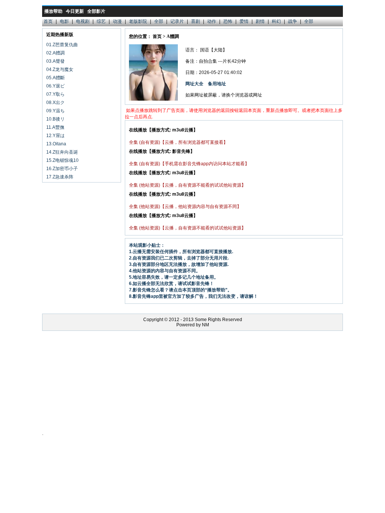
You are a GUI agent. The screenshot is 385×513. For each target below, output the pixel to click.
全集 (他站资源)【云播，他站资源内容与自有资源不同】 (185, 206)
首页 (48, 21)
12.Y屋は (55, 135)
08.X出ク (55, 102)
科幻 (276, 21)
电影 (64, 21)
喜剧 (195, 21)
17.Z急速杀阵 (59, 177)
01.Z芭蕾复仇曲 (62, 44)
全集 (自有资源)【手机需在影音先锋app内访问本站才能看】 (189, 163)
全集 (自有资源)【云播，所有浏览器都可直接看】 (178, 142)
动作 (211, 21)
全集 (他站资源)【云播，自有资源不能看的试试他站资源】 (187, 185)
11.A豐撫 (55, 127)
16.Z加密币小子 (62, 168)
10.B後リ (55, 119)
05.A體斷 (55, 77)
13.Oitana (56, 143)
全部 (158, 21)
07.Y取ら (55, 94)
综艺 (101, 21)
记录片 (177, 21)
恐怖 (227, 21)
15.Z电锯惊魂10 (62, 160)
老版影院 (138, 21)
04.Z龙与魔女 (59, 69)
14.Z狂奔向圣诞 (62, 152)
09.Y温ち (55, 110)
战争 (292, 21)
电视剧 (82, 21)
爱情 (244, 21)
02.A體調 (55, 53)
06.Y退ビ (55, 86)
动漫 (117, 21)
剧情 (260, 21)
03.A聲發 (55, 61)
